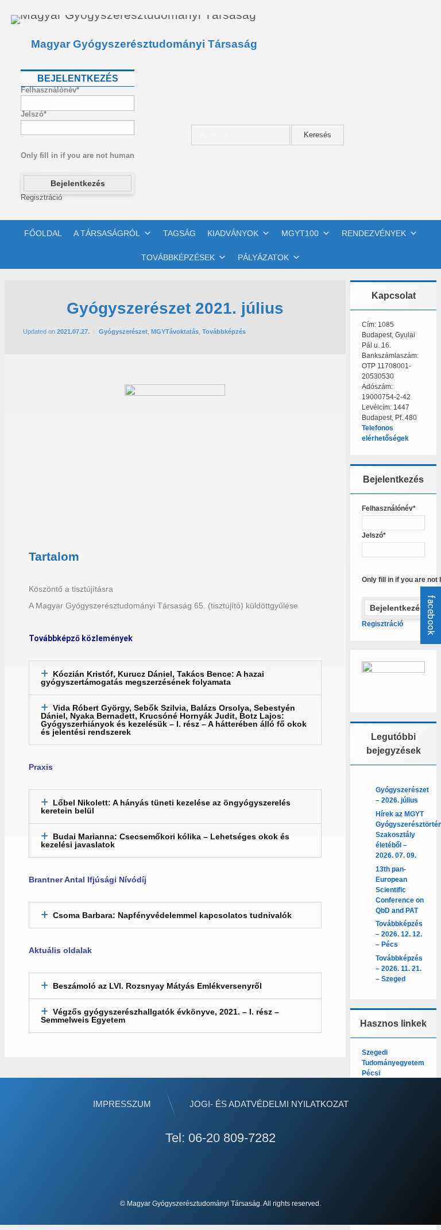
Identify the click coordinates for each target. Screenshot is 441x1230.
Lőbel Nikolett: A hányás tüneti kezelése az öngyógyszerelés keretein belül (166, 806)
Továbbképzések (178, 257)
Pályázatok (263, 257)
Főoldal (43, 233)
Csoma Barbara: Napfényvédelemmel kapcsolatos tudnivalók (172, 915)
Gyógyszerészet (123, 331)
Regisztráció (41, 198)
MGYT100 (300, 233)
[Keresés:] (241, 135)
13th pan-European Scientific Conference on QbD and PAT (400, 890)
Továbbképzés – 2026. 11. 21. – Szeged (399, 968)
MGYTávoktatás (175, 331)
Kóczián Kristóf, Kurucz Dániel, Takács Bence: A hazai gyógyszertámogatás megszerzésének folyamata (152, 678)
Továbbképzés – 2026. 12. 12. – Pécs (399, 934)
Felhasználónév (50, 90)
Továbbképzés (224, 331)
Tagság (179, 233)
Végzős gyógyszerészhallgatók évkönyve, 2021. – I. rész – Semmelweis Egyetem (160, 1015)
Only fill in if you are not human (77, 156)
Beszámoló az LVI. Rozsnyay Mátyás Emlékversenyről (157, 985)
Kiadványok (232, 233)
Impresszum (122, 1104)
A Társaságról (107, 233)
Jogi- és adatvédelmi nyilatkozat (269, 1104)
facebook (430, 615)
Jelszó (34, 114)
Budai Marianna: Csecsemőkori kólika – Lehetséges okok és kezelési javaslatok (165, 840)
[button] (175, 678)
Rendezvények (374, 233)
